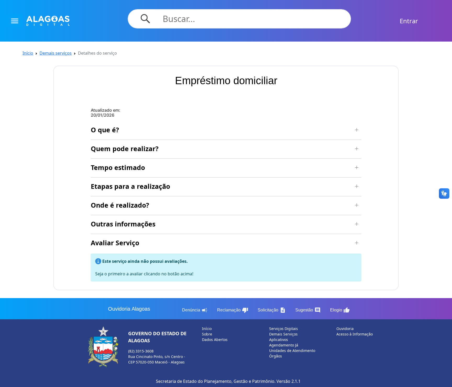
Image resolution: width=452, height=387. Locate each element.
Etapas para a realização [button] (130, 186)
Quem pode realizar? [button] (125, 148)
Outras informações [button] (123, 223)
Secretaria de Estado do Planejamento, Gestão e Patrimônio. (215, 381)
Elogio (340, 310)
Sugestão (308, 310)
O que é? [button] (105, 129)
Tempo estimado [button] (118, 167)
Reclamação (232, 310)
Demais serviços (55, 53)
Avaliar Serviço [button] (115, 242)
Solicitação (272, 310)
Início (27, 53)
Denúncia (195, 310)
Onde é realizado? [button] (120, 205)
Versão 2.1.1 (288, 381)
